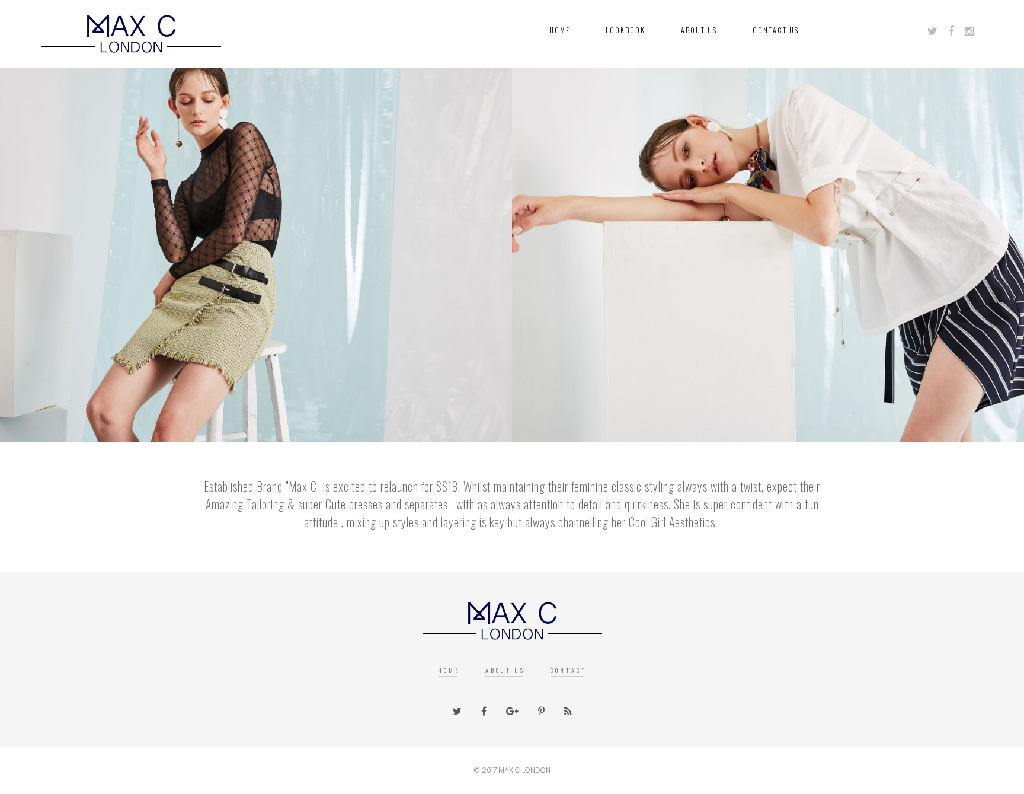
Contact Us (776, 30)
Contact (569, 670)
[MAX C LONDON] (131, 30)
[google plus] (974, 31)
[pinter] (541, 710)
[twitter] (936, 31)
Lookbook (625, 30)
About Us (699, 30)
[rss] (568, 710)
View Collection (256, 317)
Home (559, 30)
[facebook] (955, 31)
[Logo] (512, 617)
